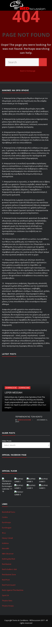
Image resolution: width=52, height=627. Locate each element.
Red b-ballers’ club (9, 569)
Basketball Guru (8, 512)
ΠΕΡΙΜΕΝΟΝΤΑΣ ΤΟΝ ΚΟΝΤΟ (28, 416)
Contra (4, 517)
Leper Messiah (13, 392)
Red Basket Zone (9, 574)
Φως (4, 533)
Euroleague (6, 527)
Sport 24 (5, 595)
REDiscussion (24, 420)
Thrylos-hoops (8, 606)
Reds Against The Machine (12, 590)
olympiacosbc (24, 388)
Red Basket (6, 564)
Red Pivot (6, 579)
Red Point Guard (8, 585)
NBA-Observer (8, 553)
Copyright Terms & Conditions (16, 620)
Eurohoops (6, 522)
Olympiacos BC (11, 388)
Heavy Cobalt (7, 538)
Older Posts (6, 441)
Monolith (5, 548)
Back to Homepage (27, 71)
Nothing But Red (8, 559)
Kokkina (5, 543)
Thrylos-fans (7, 600)
